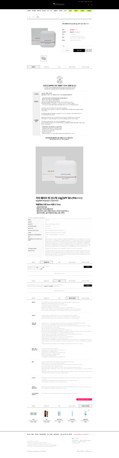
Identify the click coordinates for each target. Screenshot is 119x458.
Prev (90, 434)
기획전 (82, 10)
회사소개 (28, 434)
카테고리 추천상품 (85, 66)
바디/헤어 (34, 10)
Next (91, 434)
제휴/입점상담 (56, 434)
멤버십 (32, 434)
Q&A (59, 66)
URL (91, 17)
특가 (70, 10)
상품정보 (33, 66)
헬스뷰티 (44, 10)
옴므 (51, 10)
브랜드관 (89, 10)
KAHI (63, 21)
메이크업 (39, 10)
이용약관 (36, 434)
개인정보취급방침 (42, 434)
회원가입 (82, 1)
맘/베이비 (56, 10)
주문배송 (85, 1)
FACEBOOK (87, 17)
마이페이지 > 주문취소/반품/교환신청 (62, 315)
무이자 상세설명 (65, 34)
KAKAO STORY (89, 17)
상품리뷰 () (46, 66)
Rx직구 (65, 10)
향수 (48, 10)
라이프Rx (61, 10)
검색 (84, 4)
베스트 (76, 10)
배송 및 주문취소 (72, 66)
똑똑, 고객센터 (89, 1)
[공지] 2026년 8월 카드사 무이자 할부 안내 (81, 434)
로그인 (79, 1)
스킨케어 (29, 10)
